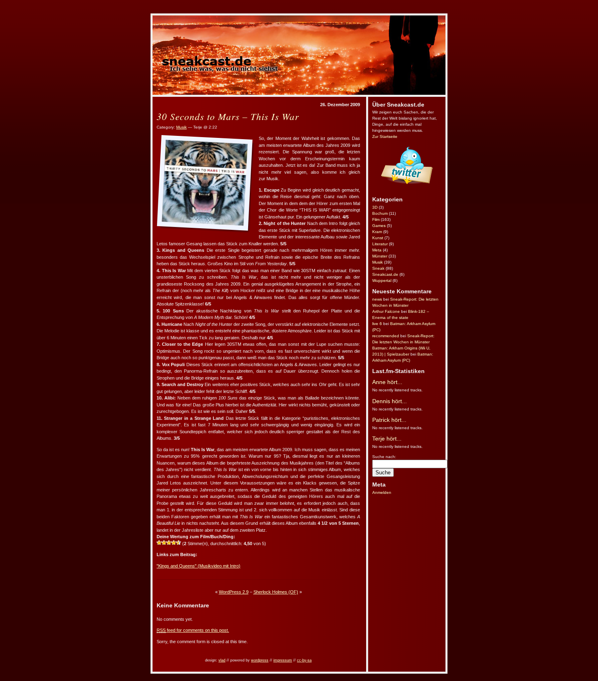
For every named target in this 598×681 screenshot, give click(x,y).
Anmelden (381, 492)
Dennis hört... (389, 401)
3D (375, 207)
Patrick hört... (389, 420)
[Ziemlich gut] (173, 542)
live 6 (377, 323)
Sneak (378, 268)
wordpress (259, 660)
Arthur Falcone (386, 311)
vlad (221, 660)
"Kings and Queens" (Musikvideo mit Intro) (198, 565)
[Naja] (164, 542)
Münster (379, 256)
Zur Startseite (384, 136)
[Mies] (159, 542)
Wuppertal (381, 280)
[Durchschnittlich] (168, 542)
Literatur (380, 244)
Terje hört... (387, 438)
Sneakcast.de (385, 274)
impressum (282, 660)
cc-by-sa (304, 660)
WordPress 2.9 (234, 591)
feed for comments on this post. (193, 630)
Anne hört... (387, 382)
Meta (377, 250)
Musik (377, 262)
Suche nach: (384, 456)
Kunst (377, 238)
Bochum (380, 213)
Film (376, 219)
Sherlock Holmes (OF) (275, 591)
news (377, 299)
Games (379, 225)
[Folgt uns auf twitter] (407, 190)
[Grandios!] (178, 542)
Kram (377, 231)
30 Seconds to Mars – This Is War (228, 116)
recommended (385, 336)
